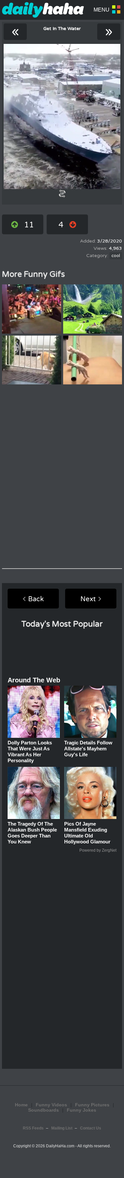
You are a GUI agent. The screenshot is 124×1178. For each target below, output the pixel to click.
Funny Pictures (92, 1104)
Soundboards (43, 1110)
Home (21, 1104)
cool (115, 255)
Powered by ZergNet (97, 850)
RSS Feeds (33, 1128)
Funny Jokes (81, 1110)
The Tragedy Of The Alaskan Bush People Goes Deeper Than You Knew (32, 832)
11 (29, 225)
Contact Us (90, 1128)
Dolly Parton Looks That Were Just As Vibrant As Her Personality (30, 751)
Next (88, 599)
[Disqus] (62, 476)
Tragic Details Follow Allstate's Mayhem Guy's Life (88, 748)
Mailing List (61, 1128)
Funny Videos (51, 1104)
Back (36, 599)
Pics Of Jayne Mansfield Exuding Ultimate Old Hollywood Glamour (87, 832)
